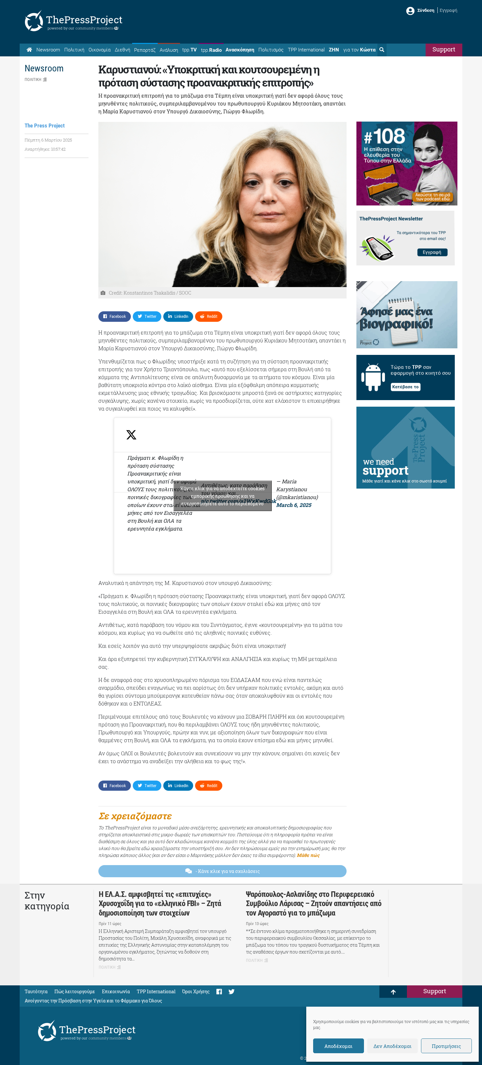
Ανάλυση (169, 50)
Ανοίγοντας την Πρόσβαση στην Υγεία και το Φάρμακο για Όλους (93, 1000)
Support (443, 49)
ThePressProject (84, 19)
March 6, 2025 (293, 504)
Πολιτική (74, 50)
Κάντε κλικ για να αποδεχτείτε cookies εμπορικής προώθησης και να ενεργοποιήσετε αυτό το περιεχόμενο (222, 495)
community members (94, 28)
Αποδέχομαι (338, 1046)
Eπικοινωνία (116, 991)
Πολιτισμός (271, 50)
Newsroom (48, 50)
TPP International (306, 50)
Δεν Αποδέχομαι (392, 1046)
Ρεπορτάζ (144, 50)
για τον (359, 50)
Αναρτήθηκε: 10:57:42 (45, 149)
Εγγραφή (448, 10)
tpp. (189, 50)
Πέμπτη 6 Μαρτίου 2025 (48, 140)
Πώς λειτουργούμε (74, 991)
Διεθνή (122, 50)
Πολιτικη (33, 79)
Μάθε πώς (308, 855)
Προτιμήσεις (446, 1046)
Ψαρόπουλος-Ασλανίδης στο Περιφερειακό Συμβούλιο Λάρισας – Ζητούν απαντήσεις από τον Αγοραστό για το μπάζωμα (313, 904)
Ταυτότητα (36, 991)
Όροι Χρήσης (196, 991)
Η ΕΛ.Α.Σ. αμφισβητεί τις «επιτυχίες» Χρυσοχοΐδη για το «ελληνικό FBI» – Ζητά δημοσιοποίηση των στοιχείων (160, 904)
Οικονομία (99, 50)
